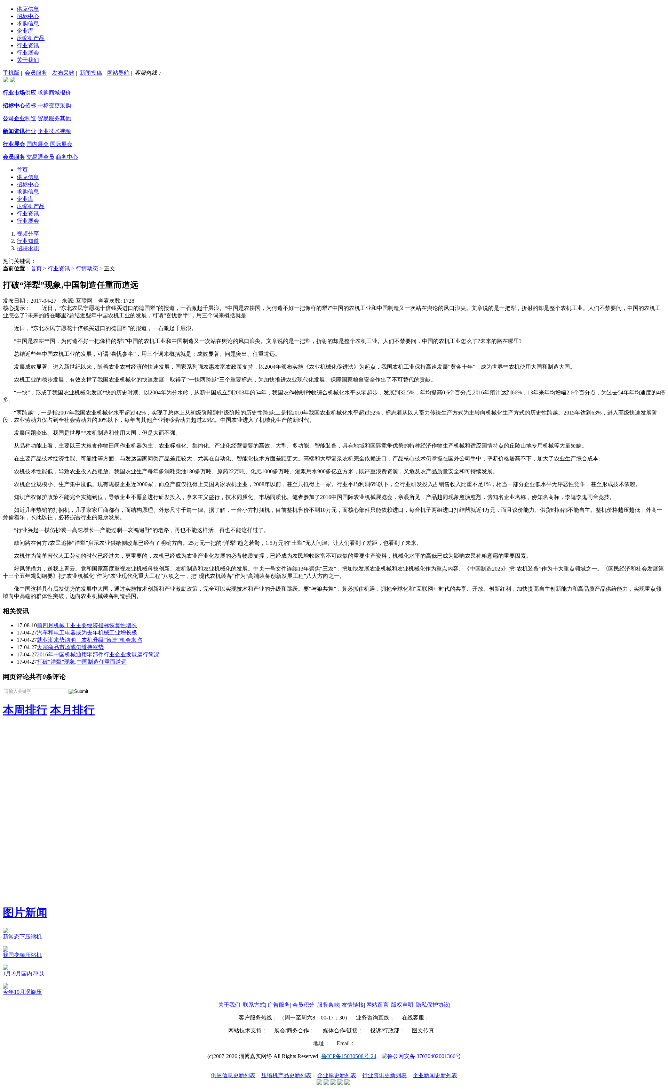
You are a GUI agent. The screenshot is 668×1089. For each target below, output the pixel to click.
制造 (30, 118)
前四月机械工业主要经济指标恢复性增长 (87, 625)
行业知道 (28, 241)
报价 (65, 93)
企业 (43, 131)
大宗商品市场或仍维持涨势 (70, 647)
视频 (65, 131)
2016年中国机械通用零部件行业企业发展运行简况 (98, 654)
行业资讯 (28, 45)
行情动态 (87, 268)
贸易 (43, 118)
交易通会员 (40, 157)
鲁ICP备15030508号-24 (348, 1056)
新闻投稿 (91, 73)
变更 (54, 105)
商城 (54, 93)
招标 (30, 105)
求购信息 (28, 23)
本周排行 (25, 710)
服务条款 (328, 1005)
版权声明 (402, 1005)
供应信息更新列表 (233, 1075)
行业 (30, 131)
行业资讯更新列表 (384, 1075)
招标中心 (28, 16)
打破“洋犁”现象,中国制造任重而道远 (82, 662)
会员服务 (36, 73)
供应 (30, 93)
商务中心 (67, 157)
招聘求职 (28, 248)
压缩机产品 (31, 38)
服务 (54, 118)
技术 (54, 131)
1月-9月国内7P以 (23, 973)
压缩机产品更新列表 (286, 1075)
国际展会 (61, 144)
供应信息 (28, 9)
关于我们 (28, 60)
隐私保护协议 (432, 1005)
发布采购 (63, 73)
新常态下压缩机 (22, 937)
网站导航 (118, 73)
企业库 (25, 31)
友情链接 (353, 1005)
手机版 (11, 73)
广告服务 (279, 1005)
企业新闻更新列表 (435, 1075)
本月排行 (72, 710)
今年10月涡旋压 (22, 992)
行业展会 (28, 53)
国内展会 (37, 144)
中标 (43, 105)
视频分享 (28, 234)
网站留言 (377, 1005)
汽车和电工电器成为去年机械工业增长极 (87, 633)
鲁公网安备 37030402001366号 (424, 1056)
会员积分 (303, 1005)
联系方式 (254, 1005)
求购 (43, 93)
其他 (65, 118)
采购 (65, 105)
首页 (22, 170)
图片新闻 (25, 912)
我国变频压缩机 (22, 955)
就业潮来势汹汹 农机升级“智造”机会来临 (89, 640)
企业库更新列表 (336, 1075)
